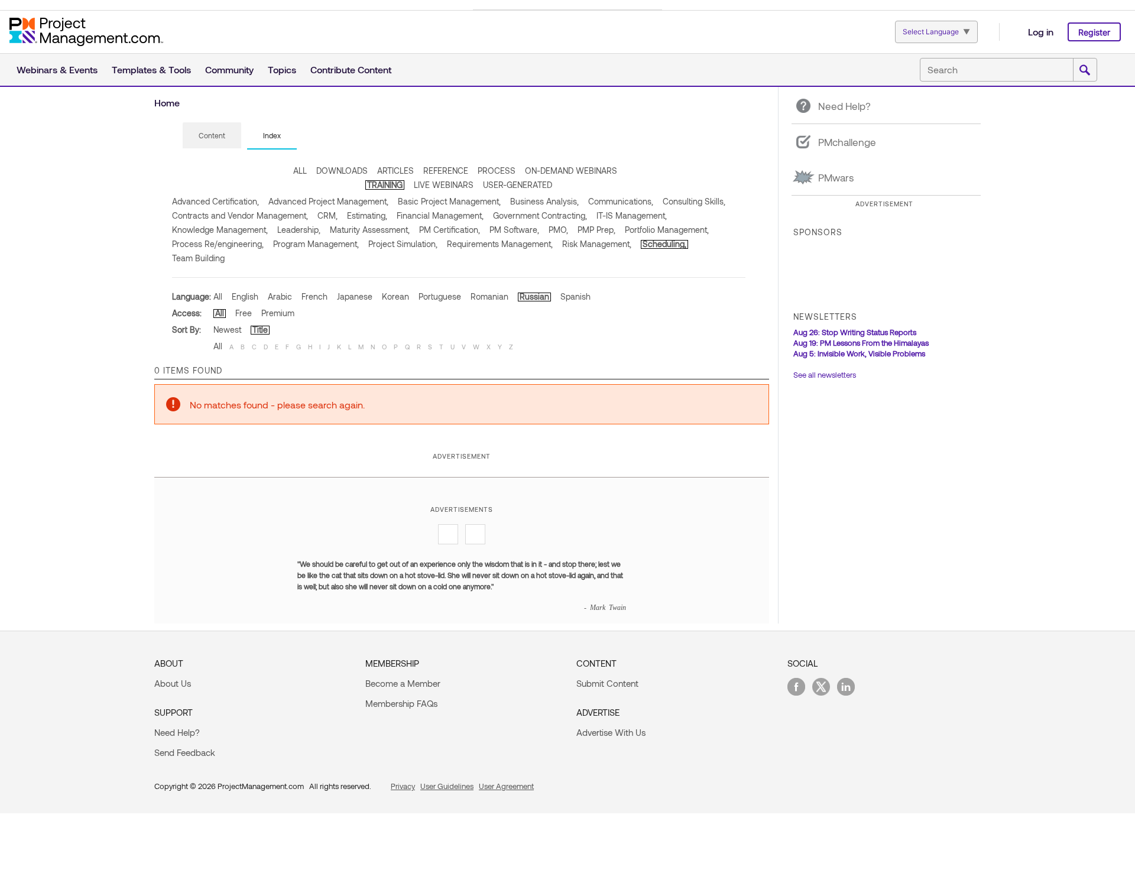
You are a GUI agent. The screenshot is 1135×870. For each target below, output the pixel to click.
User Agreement (506, 786)
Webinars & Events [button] (57, 69)
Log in (1040, 31)
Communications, (620, 201)
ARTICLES (395, 170)
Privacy (403, 786)
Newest (227, 329)
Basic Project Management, (449, 201)
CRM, (327, 215)
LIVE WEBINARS (444, 185)
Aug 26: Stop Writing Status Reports (854, 332)
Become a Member (402, 683)
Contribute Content (350, 69)
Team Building (198, 258)
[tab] (212, 136)
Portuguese (440, 296)
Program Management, (316, 244)
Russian (534, 296)
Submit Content (607, 683)
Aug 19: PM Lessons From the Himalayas (861, 343)
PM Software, (514, 230)
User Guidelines (447, 786)
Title (260, 329)
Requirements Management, (500, 244)
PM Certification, (449, 230)
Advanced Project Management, (328, 201)
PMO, (558, 230)
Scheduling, (664, 244)
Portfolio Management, (667, 230)
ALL (300, 170)
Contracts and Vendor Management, (240, 215)
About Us (172, 683)
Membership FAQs (401, 703)
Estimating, (367, 215)
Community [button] (229, 69)
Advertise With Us (611, 732)
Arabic (280, 296)
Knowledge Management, (220, 230)
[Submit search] (1085, 70)
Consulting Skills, (694, 201)
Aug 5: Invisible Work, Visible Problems (859, 353)
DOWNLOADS (342, 170)
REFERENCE (445, 170)
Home (167, 102)
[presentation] (212, 135)
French (314, 296)
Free (243, 313)
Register (1094, 32)
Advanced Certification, (215, 201)
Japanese (354, 296)
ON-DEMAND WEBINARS (571, 170)
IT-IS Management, (631, 215)
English (245, 296)
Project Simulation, (402, 244)
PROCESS (496, 170)
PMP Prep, (596, 230)
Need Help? (177, 732)
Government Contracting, (540, 215)
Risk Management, (596, 244)
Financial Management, (440, 215)
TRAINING (385, 185)
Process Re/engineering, (218, 244)
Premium (277, 313)
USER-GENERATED (517, 185)
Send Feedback (184, 752)
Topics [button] (282, 69)
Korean (395, 296)
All (217, 296)
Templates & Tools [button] (151, 69)
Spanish (575, 296)
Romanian (489, 296)
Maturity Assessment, (370, 230)
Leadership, (298, 230)
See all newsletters (824, 374)
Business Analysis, (544, 201)
